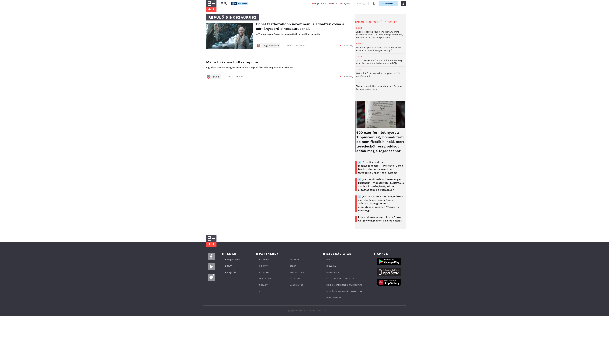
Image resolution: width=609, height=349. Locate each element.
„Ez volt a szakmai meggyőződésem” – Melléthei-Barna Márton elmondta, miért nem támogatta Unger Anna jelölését (380, 167)
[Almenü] (224, 3)
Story (293, 266)
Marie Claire (296, 285)
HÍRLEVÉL (331, 266)
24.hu (216, 76)
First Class (265, 279)
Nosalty (263, 285)
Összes (392, 21)
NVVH (334, 3)
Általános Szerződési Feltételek (344, 291)
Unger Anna (320, 3)
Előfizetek (388, 3)
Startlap (263, 259)
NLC (261, 291)
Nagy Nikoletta (270, 45)
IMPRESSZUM (332, 272)
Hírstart (263, 266)
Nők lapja (295, 279)
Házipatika (295, 259)
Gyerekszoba (297, 272)
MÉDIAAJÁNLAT (333, 298)
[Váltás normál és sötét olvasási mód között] (374, 3)
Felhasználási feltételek (340, 279)
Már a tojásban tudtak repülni (232, 62)
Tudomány (347, 45)
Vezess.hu (264, 272)
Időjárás (346, 3)
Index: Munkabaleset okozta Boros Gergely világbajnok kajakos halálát (380, 219)
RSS (328, 259)
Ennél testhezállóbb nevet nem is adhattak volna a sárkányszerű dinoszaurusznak (300, 26)
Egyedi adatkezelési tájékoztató (344, 285)
